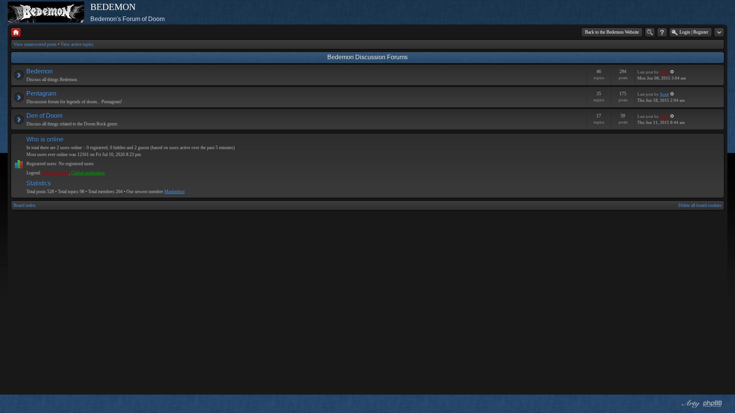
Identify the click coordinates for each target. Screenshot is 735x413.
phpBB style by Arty (689, 403)
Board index (24, 205)
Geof (664, 72)
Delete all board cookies (700, 205)
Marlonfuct (174, 191)
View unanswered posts (35, 44)
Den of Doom (44, 115)
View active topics (76, 44)
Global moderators (88, 173)
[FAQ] (662, 32)
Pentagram (41, 93)
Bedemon (39, 71)
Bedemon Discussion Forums (367, 57)
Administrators (55, 173)
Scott (664, 94)
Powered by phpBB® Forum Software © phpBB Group (712, 403)
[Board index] (16, 32)
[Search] (650, 32)
